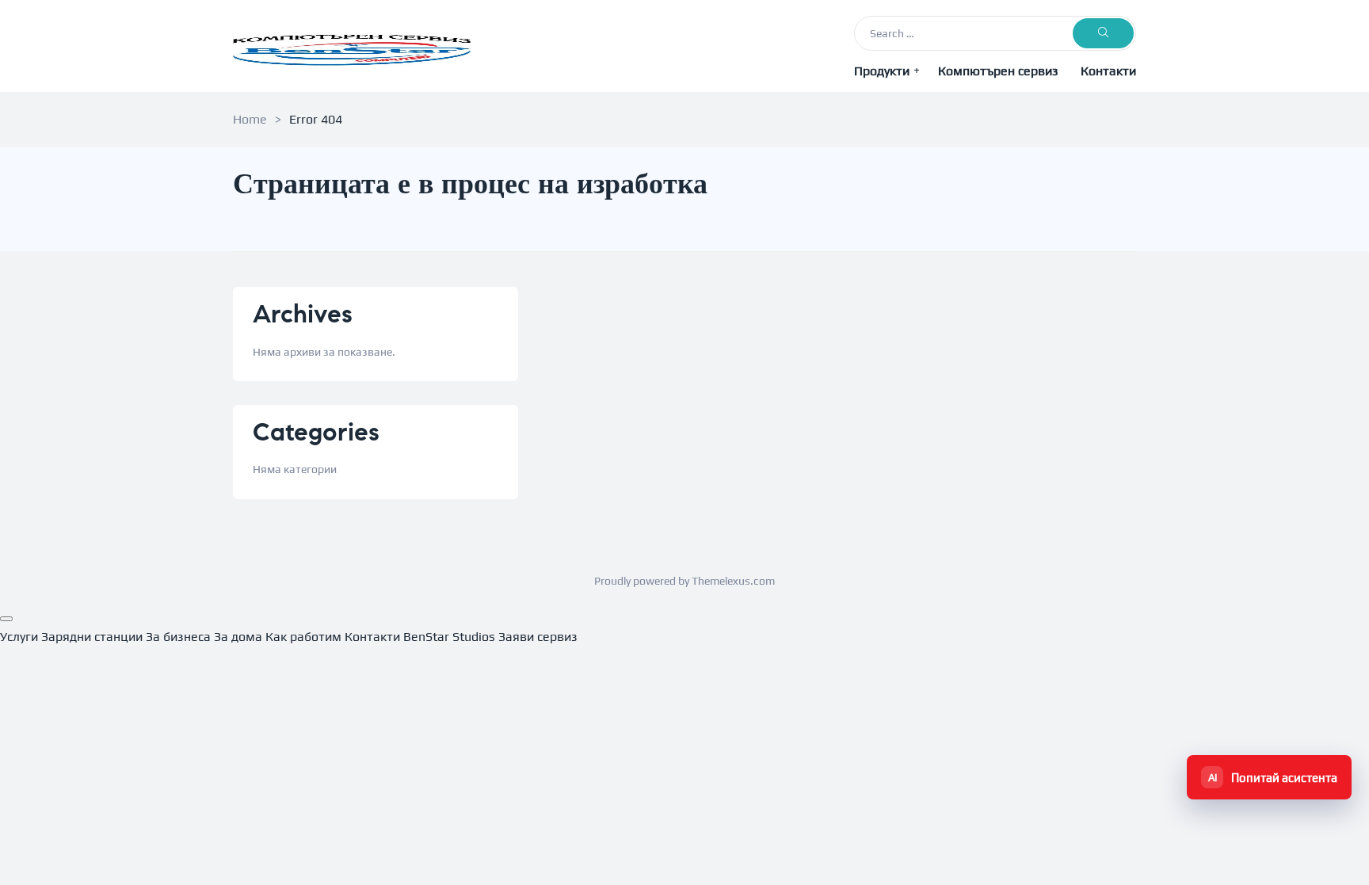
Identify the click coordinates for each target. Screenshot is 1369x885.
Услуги (19, 636)
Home (250, 119)
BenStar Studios (449, 636)
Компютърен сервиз (998, 70)
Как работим (303, 636)
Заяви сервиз (538, 636)
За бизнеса (178, 636)
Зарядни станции (92, 636)
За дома (238, 636)
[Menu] (6, 618)
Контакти (1108, 70)
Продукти (881, 70)
